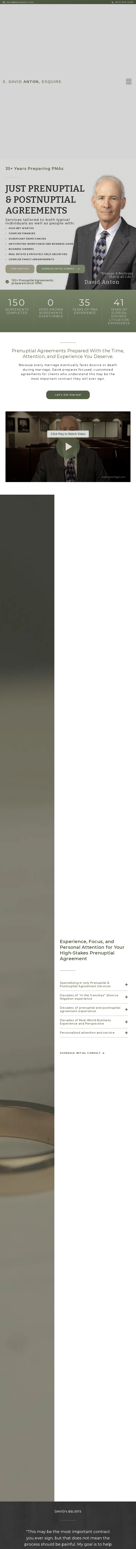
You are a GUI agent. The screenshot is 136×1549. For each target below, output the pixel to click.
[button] (68, 447)
